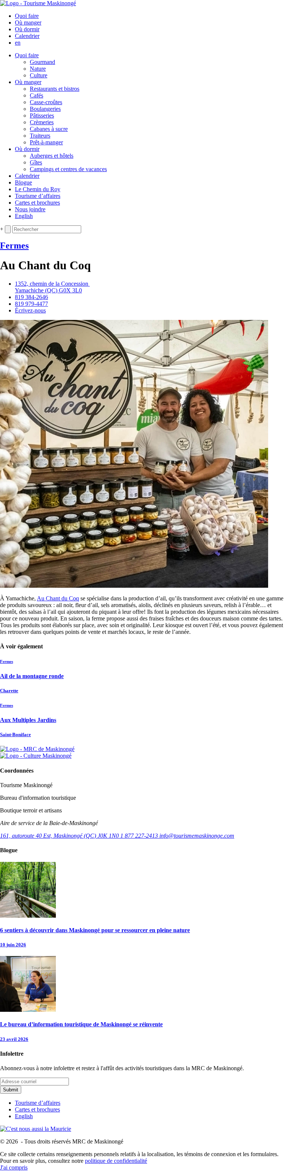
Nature (38, 68)
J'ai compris (14, 1167)
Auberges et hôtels (51, 156)
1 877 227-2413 (139, 835)
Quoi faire (27, 16)
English (24, 216)
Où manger (28, 22)
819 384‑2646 (31, 297)
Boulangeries (45, 109)
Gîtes (36, 162)
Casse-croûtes (46, 102)
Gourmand (42, 62)
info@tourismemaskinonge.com (196, 835)
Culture (38, 75)
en (17, 42)
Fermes (14, 245)
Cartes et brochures (37, 202)
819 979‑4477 (31, 304)
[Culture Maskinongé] (36, 756)
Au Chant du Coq (58, 598)
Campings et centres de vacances (68, 169)
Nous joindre (30, 209)
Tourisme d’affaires (37, 196)
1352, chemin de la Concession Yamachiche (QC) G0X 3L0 (52, 286)
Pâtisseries (42, 115)
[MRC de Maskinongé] (37, 749)
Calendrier (27, 36)
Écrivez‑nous (30, 310)
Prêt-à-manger (46, 142)
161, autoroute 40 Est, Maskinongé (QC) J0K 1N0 (60, 835)
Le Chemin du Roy (37, 189)
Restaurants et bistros (54, 89)
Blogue (23, 182)
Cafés (36, 95)
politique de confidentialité (116, 1161)
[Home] (38, 3)
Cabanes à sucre (49, 129)
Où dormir (27, 29)
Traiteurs (40, 135)
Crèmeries (42, 122)
